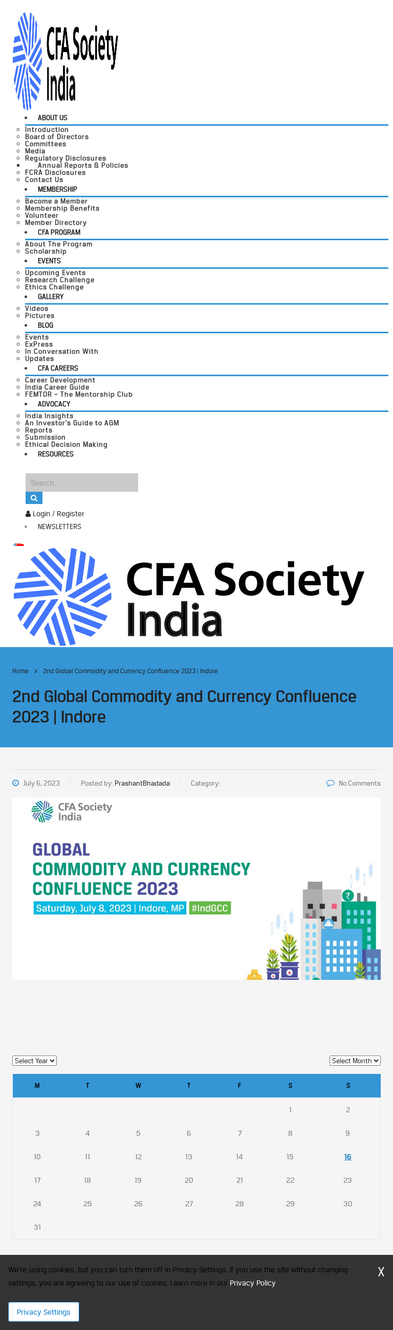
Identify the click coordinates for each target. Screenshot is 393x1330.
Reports (39, 430)
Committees (46, 144)
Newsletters (59, 526)
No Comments (360, 783)
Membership (57, 189)
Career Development (60, 380)
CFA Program (59, 232)
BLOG (45, 325)
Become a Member (56, 201)
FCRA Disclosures (55, 172)
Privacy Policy (252, 1282)
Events (49, 261)
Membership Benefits (62, 208)
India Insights (49, 415)
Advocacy (54, 404)
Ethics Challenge (54, 287)
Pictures (40, 315)
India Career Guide (57, 387)
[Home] (188, 595)
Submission (45, 437)
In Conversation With (62, 351)
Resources (56, 454)
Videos (37, 308)
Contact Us (44, 179)
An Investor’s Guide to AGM (72, 423)
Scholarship (46, 251)
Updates (39, 358)
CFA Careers (58, 368)
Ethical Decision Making (66, 444)
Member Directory (56, 222)
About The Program (59, 244)
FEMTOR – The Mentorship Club (79, 394)
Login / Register (57, 513)
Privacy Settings (44, 1312)
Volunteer (42, 215)
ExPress (39, 344)
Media (35, 151)
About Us (53, 117)
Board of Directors (57, 136)
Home (20, 671)
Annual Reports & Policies (83, 165)
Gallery (50, 296)
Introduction (47, 129)
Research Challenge (60, 280)
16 (348, 1156)
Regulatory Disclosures (65, 158)
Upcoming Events (55, 272)
